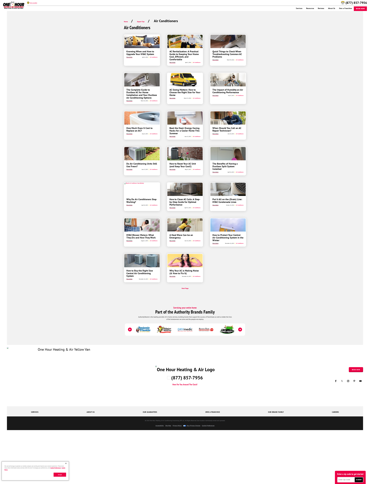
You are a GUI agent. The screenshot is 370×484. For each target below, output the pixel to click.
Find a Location (33, 3)
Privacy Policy (177, 425)
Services (299, 8)
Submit (359, 480)
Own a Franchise (345, 8)
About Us (331, 8)
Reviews (321, 8)
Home (126, 22)
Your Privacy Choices (193, 425)
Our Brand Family (276, 412)
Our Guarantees (150, 412)
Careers (335, 412)
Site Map (168, 425)
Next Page (185, 288)
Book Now (360, 9)
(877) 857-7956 (356, 2)
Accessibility (160, 425)
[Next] (240, 329)
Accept (60, 474)
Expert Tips (141, 22)
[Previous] (130, 329)
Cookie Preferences (55, 468)
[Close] (66, 463)
